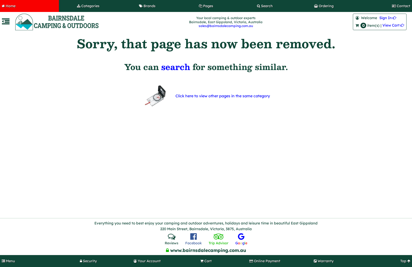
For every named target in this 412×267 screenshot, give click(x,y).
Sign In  (387, 18)
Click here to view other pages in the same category (222, 95)
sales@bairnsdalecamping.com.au (226, 26)
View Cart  (393, 25)
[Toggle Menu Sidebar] (6, 23)
